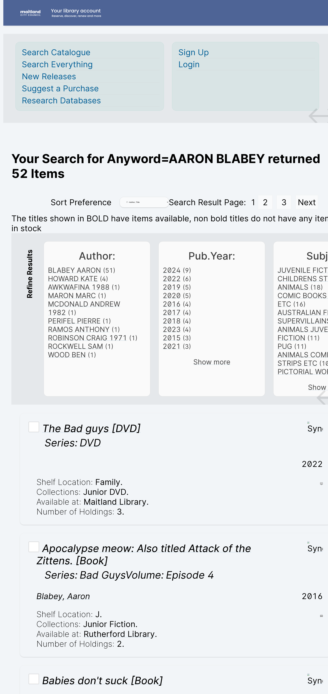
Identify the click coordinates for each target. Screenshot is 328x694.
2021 (172, 346)
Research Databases (61, 100)
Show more (211, 362)
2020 (172, 295)
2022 (172, 278)
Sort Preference (81, 202)
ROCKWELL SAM (75, 346)
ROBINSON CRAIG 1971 (87, 338)
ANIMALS (293, 287)
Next (307, 202)
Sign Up (193, 52)
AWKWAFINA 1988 (79, 287)
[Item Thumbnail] (315, 428)
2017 (172, 312)
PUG (285, 346)
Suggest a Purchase (60, 88)
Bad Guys (102, 575)
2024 (172, 270)
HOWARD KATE (73, 278)
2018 (172, 321)
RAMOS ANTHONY (79, 329)
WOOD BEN (67, 354)
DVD (90, 443)
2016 (172, 304)
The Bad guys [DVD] (91, 428)
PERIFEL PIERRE (74, 321)
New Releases (49, 76)
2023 (172, 329)
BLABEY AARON (74, 270)
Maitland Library (115, 502)
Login (189, 64)
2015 (172, 338)
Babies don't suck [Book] (102, 680)
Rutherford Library (119, 634)
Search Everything (57, 64)
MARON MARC (72, 295)
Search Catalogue (56, 52)
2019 (172, 287)
